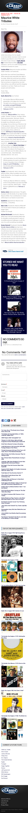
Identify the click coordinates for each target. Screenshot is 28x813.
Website (3, 396)
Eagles (3, 762)
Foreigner (3, 764)
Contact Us (4, 803)
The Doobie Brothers (6, 760)
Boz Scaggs (4, 776)
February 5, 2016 (8, 168)
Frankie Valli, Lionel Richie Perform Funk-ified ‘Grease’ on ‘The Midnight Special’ (14, 330)
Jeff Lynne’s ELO (5, 770)
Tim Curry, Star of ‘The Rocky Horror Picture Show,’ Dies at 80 (14, 313)
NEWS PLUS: (5, 13)
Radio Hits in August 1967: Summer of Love (12, 611)
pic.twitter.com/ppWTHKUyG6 (12, 105)
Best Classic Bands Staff (10, 24)
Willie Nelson (4, 772)
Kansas (3, 768)
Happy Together (5, 766)
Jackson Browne (5, 753)
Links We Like (4, 801)
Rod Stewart (4, 778)
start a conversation (20, 355)
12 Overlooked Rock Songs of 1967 (14, 282)
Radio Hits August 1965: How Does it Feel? (12, 690)
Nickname (4, 384)
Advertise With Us (5, 799)
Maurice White (10, 227)
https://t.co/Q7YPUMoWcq (11, 164)
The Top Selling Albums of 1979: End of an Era (13, 585)
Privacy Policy (4, 805)
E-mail (3, 390)
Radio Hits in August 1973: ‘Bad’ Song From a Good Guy (14, 297)
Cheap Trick (4, 755)
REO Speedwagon (5, 774)
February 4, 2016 (8, 109)
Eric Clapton (4, 758)
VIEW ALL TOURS (5, 749)
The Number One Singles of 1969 (9, 560)
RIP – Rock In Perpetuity (10, 14)
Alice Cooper (4, 751)
